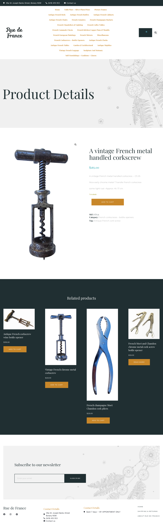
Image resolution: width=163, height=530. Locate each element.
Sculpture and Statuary (93, 50)
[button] (155, 32)
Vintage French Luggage (69, 50)
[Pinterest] (17, 514)
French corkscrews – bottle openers (69, 40)
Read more (139, 362)
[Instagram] (11, 514)
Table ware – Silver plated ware (77, 9)
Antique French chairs (58, 20)
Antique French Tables (60, 45)
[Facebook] (4, 514)
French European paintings (64, 35)
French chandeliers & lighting (70, 25)
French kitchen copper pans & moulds (93, 30)
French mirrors (86, 35)
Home (57, 9)
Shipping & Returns (148, 511)
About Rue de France (149, 516)
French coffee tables (96, 25)
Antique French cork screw (107, 221)
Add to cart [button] (15, 349)
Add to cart (107, 202)
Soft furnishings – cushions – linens (81, 55)
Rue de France (14, 32)
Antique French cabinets (103, 15)
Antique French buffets (79, 15)
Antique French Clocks (98, 40)
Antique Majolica (104, 45)
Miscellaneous (103, 35)
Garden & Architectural (83, 45)
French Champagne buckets (101, 20)
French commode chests (62, 30)
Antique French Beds (56, 15)
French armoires (78, 20)
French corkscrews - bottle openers (116, 217)
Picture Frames (100, 9)
